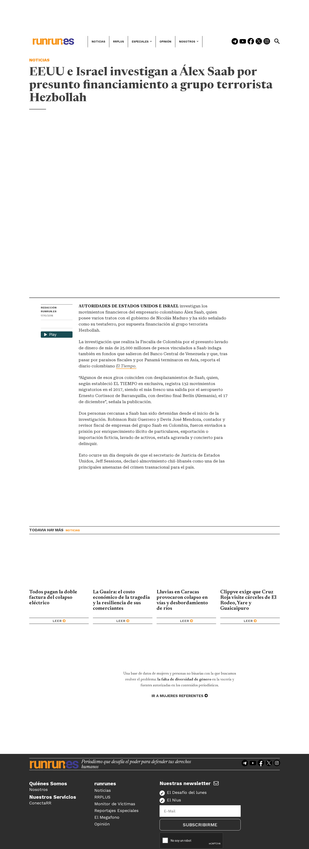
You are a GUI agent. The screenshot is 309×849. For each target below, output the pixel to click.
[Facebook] (251, 42)
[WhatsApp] (51, 324)
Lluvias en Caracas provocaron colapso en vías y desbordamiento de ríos (182, 600)
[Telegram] (235, 42)
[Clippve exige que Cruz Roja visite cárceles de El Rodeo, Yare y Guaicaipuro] (250, 565)
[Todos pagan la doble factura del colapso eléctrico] (59, 565)
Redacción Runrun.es (49, 309)
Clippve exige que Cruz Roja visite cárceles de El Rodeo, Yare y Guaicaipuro (248, 600)
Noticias (39, 59)
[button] (277, 41)
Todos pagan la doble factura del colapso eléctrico (53, 598)
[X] (65, 324)
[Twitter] (259, 42)
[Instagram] (267, 42)
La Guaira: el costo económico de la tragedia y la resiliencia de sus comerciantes (121, 600)
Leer (57, 621)
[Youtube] (243, 42)
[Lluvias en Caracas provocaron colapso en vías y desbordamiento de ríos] (186, 565)
